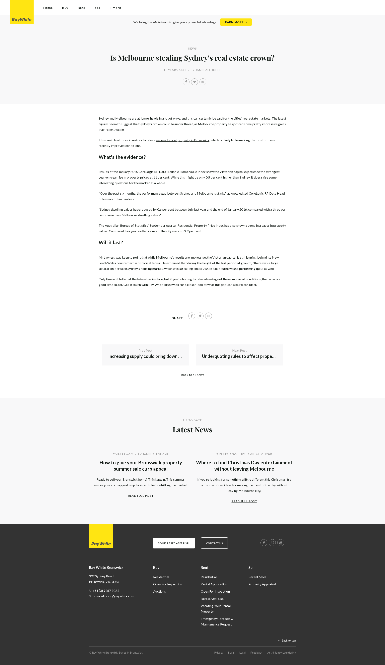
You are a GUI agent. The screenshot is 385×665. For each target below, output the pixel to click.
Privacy (218, 652)
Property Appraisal (262, 584)
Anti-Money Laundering (281, 652)
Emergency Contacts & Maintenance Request (217, 621)
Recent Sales (257, 577)
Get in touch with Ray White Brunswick (151, 284)
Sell (251, 567)
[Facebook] (186, 81)
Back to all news (192, 375)
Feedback (256, 652)
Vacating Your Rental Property (216, 608)
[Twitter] (194, 81)
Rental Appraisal (212, 598)
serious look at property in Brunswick (182, 140)
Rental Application (214, 584)
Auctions (159, 591)
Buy (156, 567)
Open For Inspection (167, 584)
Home (48, 7)
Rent (205, 567)
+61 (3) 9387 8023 (105, 590)
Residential (161, 577)
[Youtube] (280, 542)
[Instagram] (272, 542)
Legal (231, 652)
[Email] (203, 81)
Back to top (289, 640)
